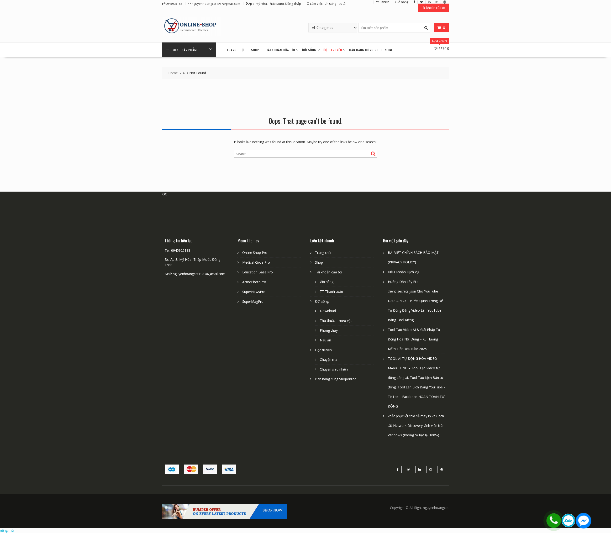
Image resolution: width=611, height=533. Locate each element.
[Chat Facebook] (583, 520)
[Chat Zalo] (568, 520)
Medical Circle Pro (256, 262)
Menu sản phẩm (185, 49)
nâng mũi (7, 530)
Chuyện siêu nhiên (334, 369)
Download (328, 310)
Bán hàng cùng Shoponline (371, 49)
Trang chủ (235, 49)
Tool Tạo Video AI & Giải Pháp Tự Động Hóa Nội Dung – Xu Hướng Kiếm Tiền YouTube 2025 (414, 339)
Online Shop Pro (254, 252)
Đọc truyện (332, 49)
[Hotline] (553, 520)
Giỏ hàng (326, 281)
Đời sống (309, 49)
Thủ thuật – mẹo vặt (336, 320)
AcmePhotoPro (254, 282)
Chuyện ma (328, 359)
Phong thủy (329, 330)
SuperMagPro (252, 301)
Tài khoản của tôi (433, 7)
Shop (255, 49)
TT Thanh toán (331, 291)
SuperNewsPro (253, 291)
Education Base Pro (257, 272)
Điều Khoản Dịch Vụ (403, 272)
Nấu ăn (325, 340)
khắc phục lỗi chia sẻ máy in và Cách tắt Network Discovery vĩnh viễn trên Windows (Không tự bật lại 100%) (416, 425)
